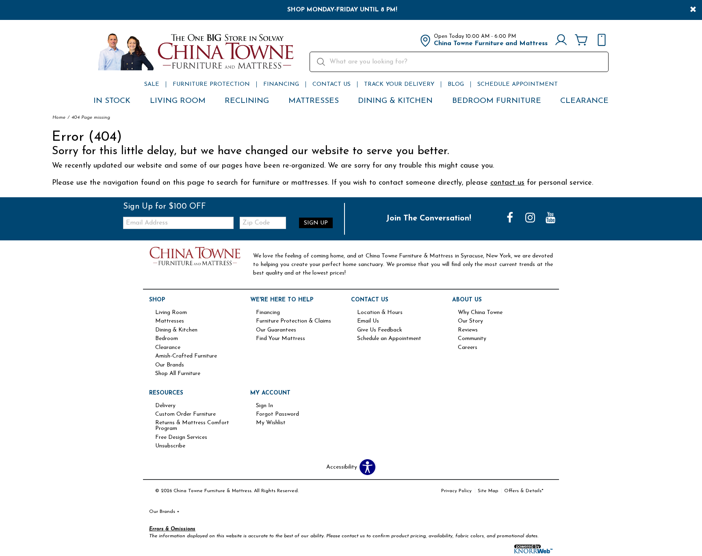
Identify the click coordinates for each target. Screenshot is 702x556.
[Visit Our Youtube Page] (550, 219)
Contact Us (331, 84)
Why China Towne (480, 313)
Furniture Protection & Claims (293, 321)
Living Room (178, 101)
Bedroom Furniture (496, 101)
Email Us (368, 321)
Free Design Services (181, 437)
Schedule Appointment (517, 84)
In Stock (111, 101)
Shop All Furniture (177, 374)
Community (472, 339)
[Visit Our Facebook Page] (510, 219)
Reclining (247, 101)
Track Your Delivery (399, 84)
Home (58, 117)
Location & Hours (380, 313)
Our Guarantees (276, 330)
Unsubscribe (170, 446)
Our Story (470, 321)
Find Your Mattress (280, 339)
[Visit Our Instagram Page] (531, 219)
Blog (456, 84)
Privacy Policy (456, 490)
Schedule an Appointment (389, 339)
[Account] (561, 40)
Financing (281, 84)
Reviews (468, 330)
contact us (507, 183)
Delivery (165, 406)
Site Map (488, 490)
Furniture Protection (211, 84)
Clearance (584, 101)
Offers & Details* (524, 490)
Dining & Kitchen (395, 101)
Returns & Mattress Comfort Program (192, 426)
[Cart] (581, 40)
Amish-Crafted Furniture (186, 356)
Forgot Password (277, 414)
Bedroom (166, 339)
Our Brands (169, 365)
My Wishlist (271, 423)
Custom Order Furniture (185, 414)
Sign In (264, 406)
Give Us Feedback (379, 330)
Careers (467, 348)
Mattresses (313, 101)
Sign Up (316, 223)
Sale (151, 84)
